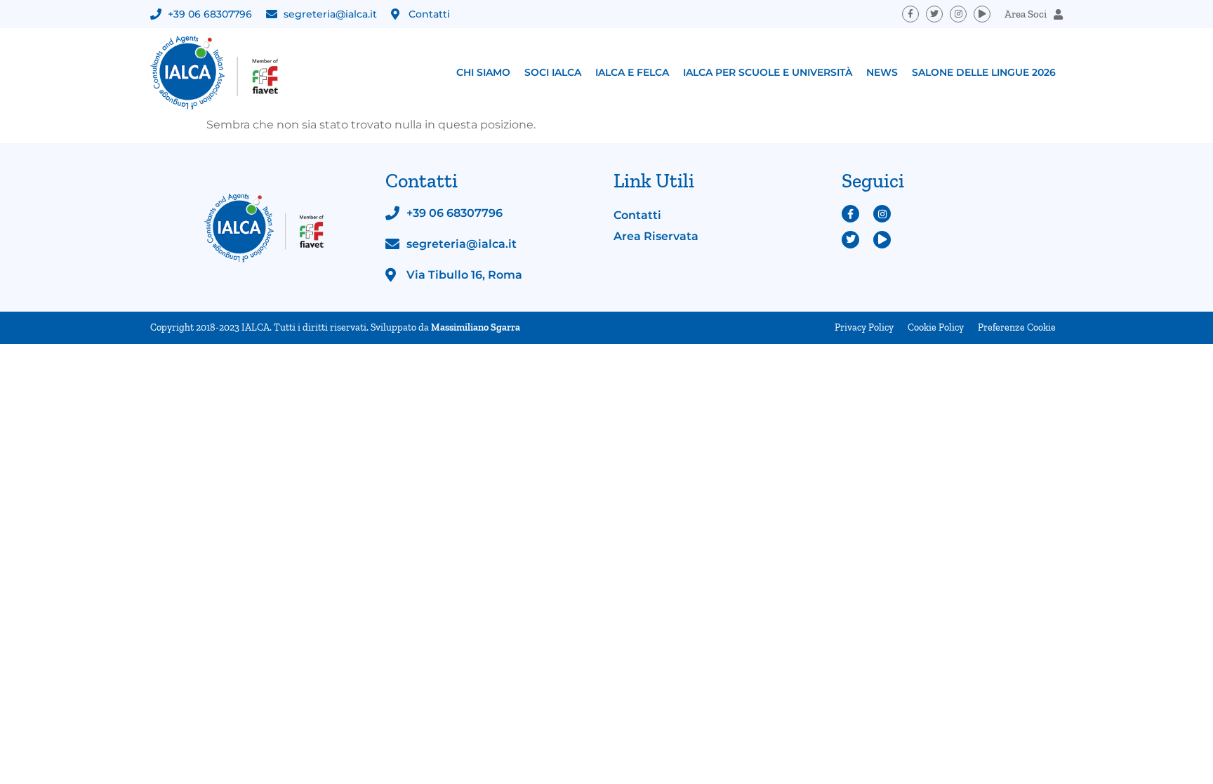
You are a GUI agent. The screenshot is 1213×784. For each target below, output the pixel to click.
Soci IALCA (552, 72)
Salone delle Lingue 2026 (984, 72)
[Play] (982, 14)
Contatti (637, 215)
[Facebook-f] (910, 14)
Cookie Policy (936, 327)
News (882, 72)
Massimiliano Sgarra (475, 327)
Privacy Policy (864, 327)
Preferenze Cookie (1017, 327)
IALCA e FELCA (632, 72)
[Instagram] (958, 14)
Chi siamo (483, 72)
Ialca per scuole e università (767, 72)
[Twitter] (934, 14)
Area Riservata (656, 236)
